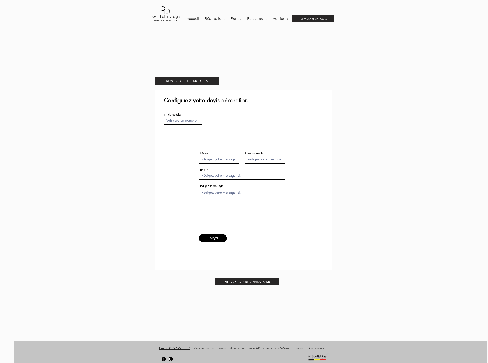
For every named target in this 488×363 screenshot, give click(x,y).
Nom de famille (254, 153)
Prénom (203, 153)
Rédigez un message (211, 186)
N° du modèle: (172, 114)
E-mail (202, 169)
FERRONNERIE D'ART (166, 20)
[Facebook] (164, 359)
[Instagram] (171, 359)
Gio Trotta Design (166, 16)
